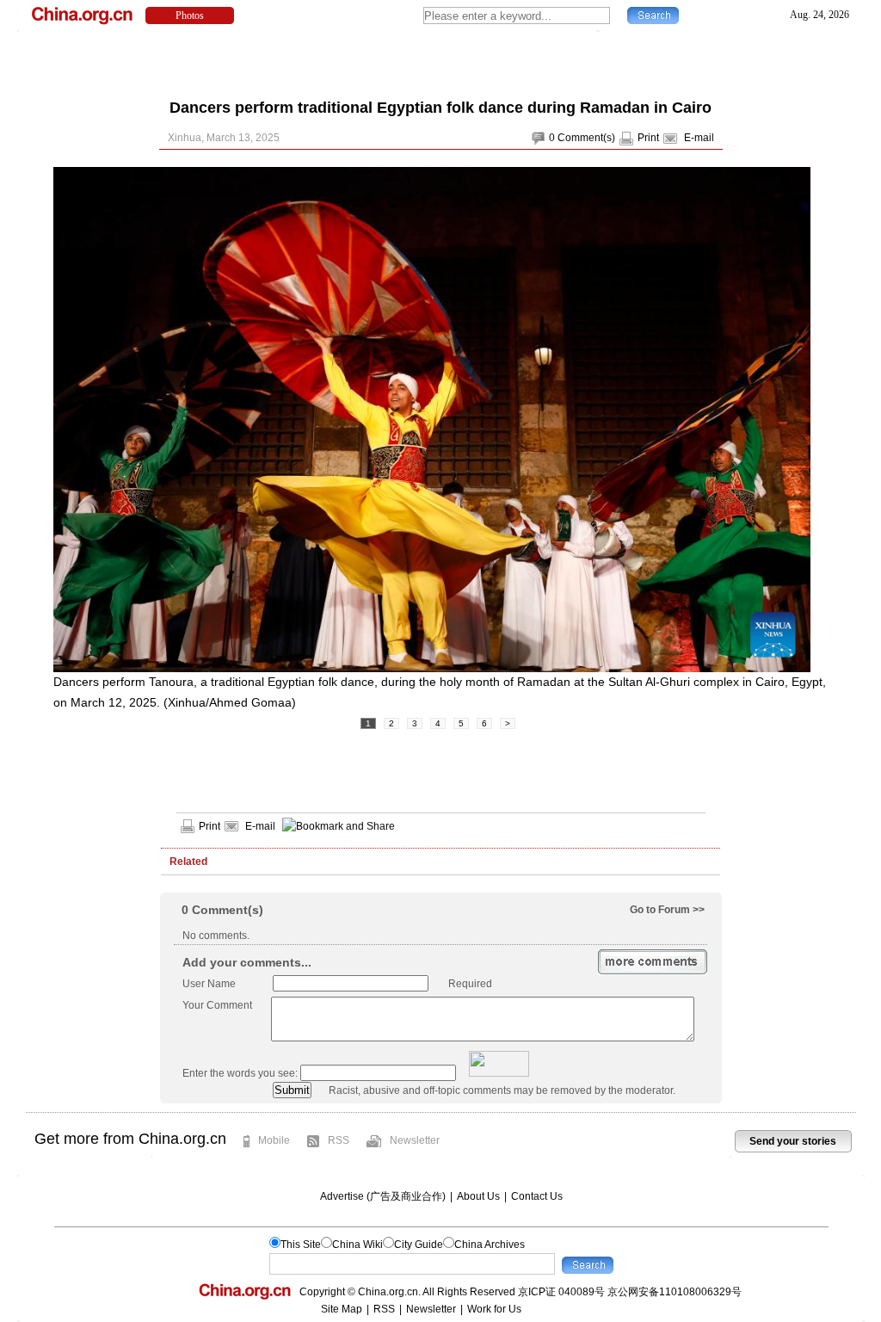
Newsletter (415, 1140)
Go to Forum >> (667, 910)
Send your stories (792, 1141)
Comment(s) (586, 138)
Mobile (274, 1140)
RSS (338, 1140)
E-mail (699, 138)
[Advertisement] (440, 60)
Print (648, 138)
